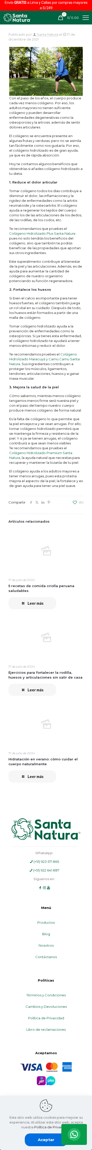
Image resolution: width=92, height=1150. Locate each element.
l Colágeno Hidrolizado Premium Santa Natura (40, 453)
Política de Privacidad (46, 1018)
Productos (46, 922)
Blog (46, 934)
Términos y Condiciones (46, 995)
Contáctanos (46, 957)
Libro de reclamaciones (46, 1029)
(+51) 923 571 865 (46, 862)
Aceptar (46, 1139)
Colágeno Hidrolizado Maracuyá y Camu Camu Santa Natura (44, 359)
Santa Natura (47, 34)
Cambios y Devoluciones (46, 1006)
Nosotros (46, 945)
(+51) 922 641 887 (45, 870)
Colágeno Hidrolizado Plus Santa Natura (42, 233)
